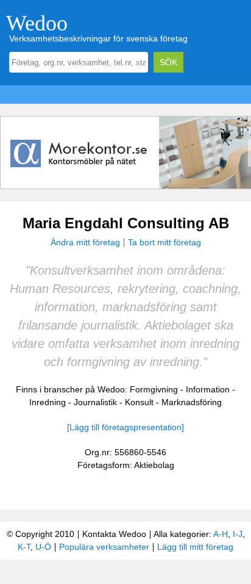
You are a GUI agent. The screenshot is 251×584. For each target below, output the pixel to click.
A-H (220, 534)
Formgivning (154, 389)
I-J (237, 534)
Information (208, 389)
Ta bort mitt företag (164, 242)
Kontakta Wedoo (114, 534)
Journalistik (95, 402)
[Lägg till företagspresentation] (125, 427)
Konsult (139, 402)
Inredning (47, 402)
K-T (24, 547)
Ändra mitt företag (85, 242)
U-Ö (43, 547)
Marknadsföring (191, 402)
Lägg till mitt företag (195, 547)
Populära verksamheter (104, 547)
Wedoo (37, 23)
